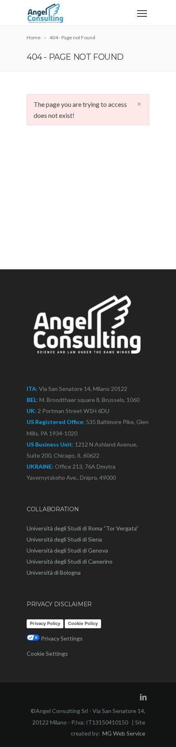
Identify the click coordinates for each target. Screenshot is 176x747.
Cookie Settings (47, 653)
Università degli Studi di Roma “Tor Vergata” (82, 528)
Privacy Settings (61, 638)
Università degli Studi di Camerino (70, 561)
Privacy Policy (45, 623)
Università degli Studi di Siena (64, 539)
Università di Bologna (54, 572)
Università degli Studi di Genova (67, 550)
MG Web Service (123, 733)
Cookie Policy (83, 623)
